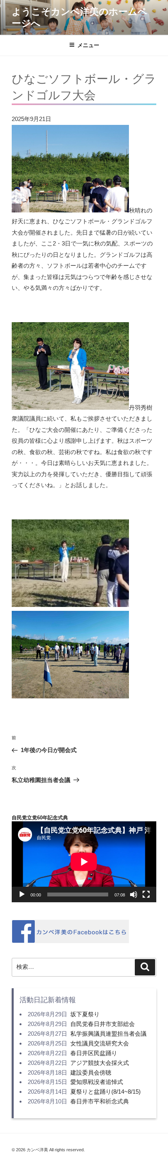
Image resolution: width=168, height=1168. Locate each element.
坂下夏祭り (85, 1014)
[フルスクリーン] (146, 894)
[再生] (22, 894)
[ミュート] (134, 894)
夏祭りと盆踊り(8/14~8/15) (105, 1091)
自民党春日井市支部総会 (102, 1024)
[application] (84, 861)
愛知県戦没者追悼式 (96, 1082)
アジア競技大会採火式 (99, 1062)
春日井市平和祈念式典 (99, 1101)
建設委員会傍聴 (90, 1072)
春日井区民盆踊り (93, 1053)
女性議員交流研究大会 (99, 1043)
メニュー (88, 45)
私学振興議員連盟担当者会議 (108, 1033)
